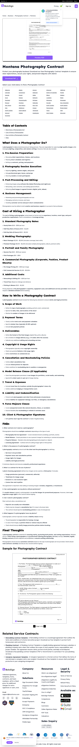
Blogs (43, 702)
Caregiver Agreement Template (17, 657)
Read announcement (52, 22)
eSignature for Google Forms (30, 687)
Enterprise (25, 705)
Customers (45, 706)
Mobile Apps (26, 722)
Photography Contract (21, 16)
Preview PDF (39, 58)
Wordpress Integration (30, 715)
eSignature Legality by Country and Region (49, 681)
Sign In (75, 1)
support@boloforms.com (10, 694)
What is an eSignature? (49, 673)
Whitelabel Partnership (30, 718)
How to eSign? (46, 692)
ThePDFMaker (27, 691)
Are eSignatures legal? (49, 676)
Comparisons (45, 699)
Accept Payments (28, 701)
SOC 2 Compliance (28, 708)
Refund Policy (65, 683)
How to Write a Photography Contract (17, 135)
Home (4, 16)
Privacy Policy (65, 679)
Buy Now (3, 1)
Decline (17, 742)
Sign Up (68, 6)
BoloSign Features (47, 696)
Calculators (45, 716)
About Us (25, 673)
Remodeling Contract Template (17, 638)
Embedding (26, 698)
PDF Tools (44, 713)
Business (10, 16)
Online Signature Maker (49, 709)
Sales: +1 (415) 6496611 (67, 1)
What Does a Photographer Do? (15, 130)
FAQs (7, 138)
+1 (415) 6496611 (46, 725)
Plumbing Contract (12, 645)
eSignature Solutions (48, 685)
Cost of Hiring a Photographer (14, 132)
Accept (9, 742)
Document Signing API (30, 695)
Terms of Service (66, 676)
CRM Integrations (28, 712)
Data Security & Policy (68, 686)
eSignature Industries (48, 689)
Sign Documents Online (30, 682)
